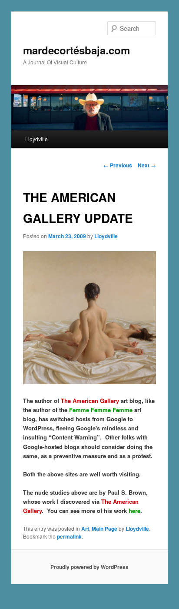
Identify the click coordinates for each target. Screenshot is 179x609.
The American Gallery (90, 400)
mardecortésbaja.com (76, 50)
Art (85, 528)
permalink (69, 536)
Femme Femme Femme (101, 410)
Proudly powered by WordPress (89, 567)
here (134, 510)
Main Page (104, 528)
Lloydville (36, 139)
